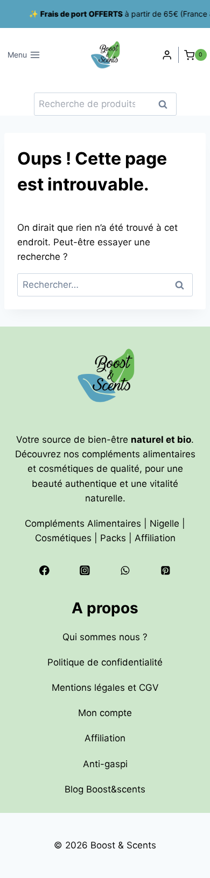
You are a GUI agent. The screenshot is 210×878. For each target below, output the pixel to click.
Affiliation (155, 538)
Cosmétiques (63, 538)
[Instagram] (85, 570)
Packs (113, 538)
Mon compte (105, 712)
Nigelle (164, 523)
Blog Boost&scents (105, 789)
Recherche (166, 104)
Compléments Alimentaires (83, 523)
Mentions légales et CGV (105, 687)
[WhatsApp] (125, 570)
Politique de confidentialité (105, 662)
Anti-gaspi (105, 764)
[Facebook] (44, 570)
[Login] (167, 55)
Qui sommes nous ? (105, 637)
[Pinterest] (165, 570)
